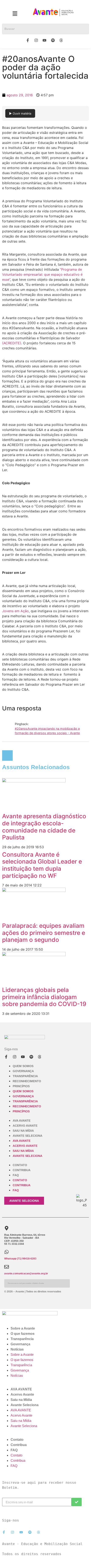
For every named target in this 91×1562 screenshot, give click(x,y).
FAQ (16, 1175)
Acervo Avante (25, 1125)
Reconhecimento (27, 1081)
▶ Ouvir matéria (20, 113)
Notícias (17, 1349)
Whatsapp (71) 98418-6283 (20, 1258)
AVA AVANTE (21, 1120)
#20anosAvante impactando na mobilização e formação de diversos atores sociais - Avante (47, 731)
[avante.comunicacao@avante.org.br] (6, 1266)
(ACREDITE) (11, 343)
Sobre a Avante (23, 1328)
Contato (20, 1165)
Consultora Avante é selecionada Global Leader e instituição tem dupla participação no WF (42, 865)
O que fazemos (22, 1333)
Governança (23, 1071)
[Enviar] (77, 1502)
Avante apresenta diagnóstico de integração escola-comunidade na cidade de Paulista (44, 827)
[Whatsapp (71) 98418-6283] (6, 1252)
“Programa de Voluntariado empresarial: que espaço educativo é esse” (42, 274)
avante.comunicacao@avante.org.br (26, 1273)
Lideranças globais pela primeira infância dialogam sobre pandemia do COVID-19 (44, 996)
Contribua (21, 1170)
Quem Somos (23, 1066)
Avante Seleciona (27, 1135)
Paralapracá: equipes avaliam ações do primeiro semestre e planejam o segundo (43, 932)
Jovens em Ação (15, 611)
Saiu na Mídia (23, 1130)
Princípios (21, 1086)
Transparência (25, 1076)
